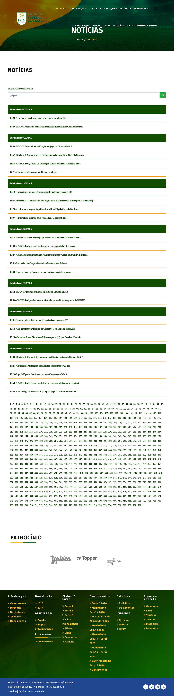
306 (26, 445)
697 (119, 501)
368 (26, 454)
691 (90, 501)
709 (26, 505)
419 (124, 459)
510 (115, 473)
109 (126, 413)
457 (159, 464)
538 (100, 477)
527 (45, 477)
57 (66, 408)
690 (85, 501)
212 (21, 431)
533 (75, 477)
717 (65, 505)
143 (139, 418)
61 (81, 408)
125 (50, 418)
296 (129, 441)
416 (109, 459)
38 (146, 404)
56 (62, 408)
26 (99, 404)
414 (99, 459)
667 (124, 496)
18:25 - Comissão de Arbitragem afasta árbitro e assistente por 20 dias (40, 366)
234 (129, 431)
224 (80, 431)
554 (26, 482)
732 (139, 505)
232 (119, 431)
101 (86, 413)
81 (159, 408)
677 (21, 501)
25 (95, 404)
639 (139, 491)
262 (114, 436)
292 (109, 441)
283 (65, 441)
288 (90, 441)
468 (60, 468)
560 (55, 482)
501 (70, 473)
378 (75, 454)
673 (154, 496)
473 (85, 468)
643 (159, 491)
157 (55, 422)
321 (99, 445)
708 (21, 505)
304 (16, 445)
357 (124, 450)
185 (40, 427)
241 (11, 436)
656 (70, 496)
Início (63, 8)
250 (55, 436)
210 (11, 431)
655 (65, 496)
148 (11, 422)
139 (119, 418)
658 (80, 496)
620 (45, 491)
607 (134, 487)
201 (119, 427)
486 (149, 468)
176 (149, 422)
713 (45, 505)
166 (100, 422)
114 (149, 413)
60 (77, 408)
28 (107, 404)
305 (21, 445)
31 (119, 404)
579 (149, 482)
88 (34, 413)
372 (45, 454)
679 (31, 501)
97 (69, 413)
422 (139, 459)
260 (105, 436)
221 (65, 431)
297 (134, 441)
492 (26, 473)
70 (116, 408)
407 (65, 459)
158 (60, 422)
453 (139, 464)
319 (90, 445)
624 (65, 491)
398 (21, 459)
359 (134, 450)
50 (38, 408)
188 (55, 427)
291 (105, 441)
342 (50, 450)
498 (55, 473)
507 (101, 473)
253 (70, 436)
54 (54, 408)
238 (149, 431)
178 (159, 422)
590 (50, 487)
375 (60, 454)
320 (95, 445)
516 (145, 473)
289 (95, 441)
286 (80, 441)
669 (134, 496)
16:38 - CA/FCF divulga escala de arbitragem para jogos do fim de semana (42, 246)
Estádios (125, 8)
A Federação (78, 8)
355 (114, 450)
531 (65, 477)
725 (104, 505)
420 (129, 459)
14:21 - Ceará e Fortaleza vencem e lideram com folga (33, 172)
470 (70, 468)
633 (109, 491)
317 (80, 445)
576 (134, 482)
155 (45, 422)
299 (144, 441)
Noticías (118, 25)
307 (31, 445)
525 (36, 477)
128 (65, 418)
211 (16, 431)
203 (129, 427)
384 (105, 454)
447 (109, 464)
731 (134, 505)
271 (159, 436)
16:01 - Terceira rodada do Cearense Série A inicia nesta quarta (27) (39, 320)
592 (60, 487)
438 (65, 464)
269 (149, 436)
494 (36, 473)
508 (106, 473)
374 (55, 454)
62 (85, 408)
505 (91, 473)
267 (139, 436)
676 (16, 501)
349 (85, 450)
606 (129, 487)
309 (40, 445)
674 (159, 496)
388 (124, 454)
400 (31, 459)
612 (159, 487)
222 (70, 431)
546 (139, 477)
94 (58, 413)
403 (45, 459)
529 (55, 477)
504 (86, 473)
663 (105, 496)
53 (50, 408)
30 (115, 404)
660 (90, 496)
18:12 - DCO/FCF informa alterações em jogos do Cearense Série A (39, 292)
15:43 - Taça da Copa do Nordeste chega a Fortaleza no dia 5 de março (40, 272)
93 (54, 413)
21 (80, 404)
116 (159, 413)
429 (21, 464)
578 (144, 482)
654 (60, 496)
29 (111, 404)
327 (129, 445)
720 (80, 505)
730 (129, 505)
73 (128, 408)
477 (105, 468)
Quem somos (18, 603)
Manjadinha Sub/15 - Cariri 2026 (98, 652)
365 (11, 454)
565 (80, 482)
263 (119, 436)
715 (55, 505)
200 (114, 427)
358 (129, 450)
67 (105, 408)
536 (90, 477)
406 (60, 459)
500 (65, 473)
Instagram (151, 623)
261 (109, 436)
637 (129, 491)
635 (119, 491)
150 (21, 422)
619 (40, 491)
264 (124, 436)
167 (105, 422)
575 (129, 482)
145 (148, 418)
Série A (68, 606)
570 (105, 482)
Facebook (151, 628)
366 (16, 454)
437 (60, 464)
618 (36, 491)
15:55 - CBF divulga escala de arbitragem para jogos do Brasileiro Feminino (43, 391)
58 (69, 408)
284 (70, 441)
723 (95, 505)
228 (99, 431)
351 (95, 450)
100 (81, 413)
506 (96, 473)
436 (55, 464)
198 (105, 427)
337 (26, 450)
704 (154, 501)
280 (50, 441)
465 (45, 468)
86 (26, 413)
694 (105, 501)
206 (144, 427)
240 (159, 431)
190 (65, 427)
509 (110, 473)
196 (95, 427)
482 (129, 468)
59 (73, 408)
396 (11, 459)
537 (95, 477)
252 (65, 436)
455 (149, 464)
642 (154, 491)
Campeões (70, 637)
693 (100, 501)
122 (35, 418)
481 (124, 468)
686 (65, 501)
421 (134, 459)
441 (80, 464)
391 (139, 454)
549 (154, 477)
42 (162, 404)
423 (144, 459)
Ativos (68, 628)
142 (134, 418)
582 (11, 487)
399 (26, 459)
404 (50, 459)
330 (144, 445)
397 (16, 459)
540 (109, 477)
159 (65, 422)
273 (16, 441)
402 (40, 459)
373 (50, 454)
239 (154, 431)
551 (11, 482)
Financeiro (82, 25)
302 (159, 441)
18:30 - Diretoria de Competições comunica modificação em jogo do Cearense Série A (46, 357)
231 (114, 431)
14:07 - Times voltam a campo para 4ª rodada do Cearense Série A (38, 218)
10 (37, 404)
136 (104, 418)
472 (80, 468)
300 (149, 441)
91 (46, 413)
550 (159, 477)
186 (45, 427)
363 (154, 450)
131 (79, 418)
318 (85, 445)
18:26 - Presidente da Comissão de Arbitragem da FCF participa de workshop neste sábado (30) (51, 200)
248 (45, 436)
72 (124, 408)
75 (136, 408)
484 (139, 468)
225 (85, 431)
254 (75, 436)
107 (116, 413)
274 (21, 441)
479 (114, 468)
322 (104, 445)
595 (75, 487)
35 (134, 404)
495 (40, 473)
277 (36, 441)
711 (35, 505)
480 (119, 468)
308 (36, 445)
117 (11, 418)
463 (36, 468)
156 (50, 422)
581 (159, 482)
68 (109, 408)
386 (114, 454)
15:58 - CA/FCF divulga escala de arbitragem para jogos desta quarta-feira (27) (44, 383)
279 (45, 441)
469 (65, 468)
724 (99, 505)
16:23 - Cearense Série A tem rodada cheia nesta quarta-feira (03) (38, 118)
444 (95, 464)
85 (23, 413)
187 (50, 427)
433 (40, 464)
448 (114, 464)
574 (124, 482)
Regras (41, 624)
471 (75, 468)
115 (154, 413)
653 (55, 496)
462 (31, 468)
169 (114, 422)
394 (154, 454)
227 (95, 431)
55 (58, 408)
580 (154, 482)
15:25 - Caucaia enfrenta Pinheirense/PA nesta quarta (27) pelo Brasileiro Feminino (46, 337)
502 (75, 473)
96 (66, 413)
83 (15, 413)
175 (144, 422)
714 (50, 505)
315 (70, 445)
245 (31, 436)
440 (75, 464)
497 (50, 473)
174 (139, 422)
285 (75, 441)
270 (154, 436)
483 (134, 468)
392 (144, 454)
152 (31, 422)
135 (99, 418)
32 (123, 404)
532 (70, 477)
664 (109, 496)
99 (77, 413)
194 (85, 427)
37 (142, 404)
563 (70, 482)
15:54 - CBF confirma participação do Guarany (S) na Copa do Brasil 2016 (42, 329)
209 (159, 427)
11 (41, 404)
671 (144, 496)
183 (31, 427)
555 (31, 482)
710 (31, 505)
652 (50, 496)
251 (60, 436)
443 (90, 464)
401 (36, 459)
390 (134, 454)
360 (139, 450)
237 (144, 431)
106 (111, 413)
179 (11, 427)
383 (100, 454)
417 (114, 459)
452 (134, 464)
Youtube (150, 615)
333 (159, 445)
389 (129, 454)
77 (144, 408)
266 (134, 436)
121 (30, 418)
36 (138, 404)
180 (16, 427)
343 (55, 450)
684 (55, 501)
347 (75, 450)
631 (100, 491)
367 (21, 454)
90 (42, 413)
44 (15, 408)
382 (95, 454)
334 (11, 450)
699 (129, 501)
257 (90, 436)
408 (70, 459)
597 (85, 487)
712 (40, 505)
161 (75, 422)
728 (119, 505)
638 (134, 491)
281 (55, 441)
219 (55, 431)
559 (50, 482)
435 (50, 464)
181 (21, 427)
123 (40, 418)
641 (149, 491)
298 (139, 441)
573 (119, 482)
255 (80, 436)
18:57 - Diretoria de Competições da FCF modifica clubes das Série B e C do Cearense (47, 155)
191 (70, 427)
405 (55, 459)
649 (36, 496)
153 (36, 422)
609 (144, 487)
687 (70, 501)
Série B (68, 610)
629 (90, 491)
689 (80, 501)
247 (40, 436)
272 (11, 441)
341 (45, 450)
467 (55, 468)
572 (114, 482)
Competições (108, 8)
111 (135, 413)
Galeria (123, 624)
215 (35, 431)
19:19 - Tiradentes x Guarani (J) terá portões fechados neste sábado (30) (41, 192)
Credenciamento (146, 25)
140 (124, 418)
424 (149, 459)
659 (85, 496)
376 (65, 454)
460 (21, 468)
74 (132, 408)
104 (101, 413)
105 (106, 413)
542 (119, 477)
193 (80, 427)
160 (70, 422)
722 (90, 505)
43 (11, 408)
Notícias (123, 620)
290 (100, 441)
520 (11, 477)
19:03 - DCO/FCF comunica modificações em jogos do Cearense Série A (41, 146)
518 (155, 473)
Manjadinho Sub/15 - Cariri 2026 (98, 639)
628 (85, 491)
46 (23, 408)
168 (109, 422)
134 (94, 418)
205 (139, 427)
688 (75, 501)
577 (139, 482)
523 (26, 477)
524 (31, 477)
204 (134, 427)
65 (97, 408)
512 (125, 473)
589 (45, 487)
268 (144, 436)
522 (21, 477)
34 (130, 404)
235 (134, 431)
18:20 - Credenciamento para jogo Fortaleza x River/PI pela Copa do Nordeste (44, 209)
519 (160, 473)
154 (40, 422)
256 (85, 436)
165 (95, 422)
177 (154, 422)
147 (158, 418)
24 (91, 404)
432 (36, 464)
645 (16, 496)
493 (31, 473)
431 (31, 464)
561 (60, 482)
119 (20, 418)
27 (103, 404)
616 (26, 491)
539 (105, 477)
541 (114, 477)
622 (55, 491)
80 (155, 408)
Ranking (69, 641)
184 (36, 427)
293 (114, 441)
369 (31, 454)
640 (144, 491)
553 (21, 482)
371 (40, 454)
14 (52, 404)
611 (154, 487)
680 (36, 501)
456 (154, 464)
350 (90, 450)
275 (26, 441)
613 (11, 491)
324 (114, 445)
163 (85, 422)
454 (144, 464)
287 (85, 441)
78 (148, 408)
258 (95, 436)
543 (124, 477)
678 (26, 501)
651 (45, 496)
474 (90, 468)
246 (36, 436)
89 (38, 413)
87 (30, 413)
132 (84, 418)
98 (73, 413)
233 (124, 431)
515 (140, 473)
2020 (40, 603)
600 (100, 487)
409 (75, 459)
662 (100, 496)
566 (85, 482)
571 (109, 482)
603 (114, 487)
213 (26, 431)
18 (68, 404)
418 (119, 459)
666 (119, 496)
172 (129, 422)
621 (50, 491)
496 (45, 473)
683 (50, 501)
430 (26, 464)
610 (149, 487)
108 (121, 413)
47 (26, 408)
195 (90, 427)
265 (129, 436)
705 (159, 501)
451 (129, 464)
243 (21, 436)
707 (16, 505)
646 (21, 496)
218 (50, 431)
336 (21, 450)
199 (109, 427)
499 (60, 473)
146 (153, 418)
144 (143, 418)
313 (60, 445)
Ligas (67, 632)
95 (62, 413)
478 (109, 468)
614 (16, 491)
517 (150, 473)
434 (45, 464)
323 (109, 445)
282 (60, 441)
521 (16, 477)
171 (124, 422)
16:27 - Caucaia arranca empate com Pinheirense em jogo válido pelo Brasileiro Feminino (49, 255)
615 (21, 491)
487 (154, 468)
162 (80, 422)
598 (90, 487)
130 (74, 418)
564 (75, 482)
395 (159, 454)
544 (129, 477)
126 (55, 418)
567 (90, 482)
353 (105, 450)
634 (114, 491)
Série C (68, 615)
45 (19, 408)
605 (124, 487)
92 (50, 413)
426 (159, 459)
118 (16, 418)
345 (65, 450)
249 (50, 436)
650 (40, 496)
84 (19, 413)
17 (64, 404)
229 (104, 431)
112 (140, 413)
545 (134, 477)
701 (139, 501)
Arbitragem (141, 8)
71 (120, 408)
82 (11, 413)
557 (40, 482)
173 (134, 422)
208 (154, 427)
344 (60, 450)
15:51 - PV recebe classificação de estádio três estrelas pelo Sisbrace (38, 263)
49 (34, 408)
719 (75, 505)
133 (89, 418)
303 (11, 445)
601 (105, 487)
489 (11, 473)
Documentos (18, 621)
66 (101, 408)
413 (95, 459)
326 (124, 445)
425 (154, 459)
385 (109, 454)
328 (134, 445)
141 (129, 418)
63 (89, 408)
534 (80, 477)
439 (70, 464)
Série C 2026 (99, 603)
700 (134, 501)
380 (85, 454)
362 (149, 450)
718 (70, 505)
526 (40, 477)
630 (95, 491)
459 (16, 468)
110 (130, 413)
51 (42, 408)
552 (16, 482)
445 (100, 464)
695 (109, 501)
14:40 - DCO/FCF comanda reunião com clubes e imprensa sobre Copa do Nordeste (46, 126)
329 (139, 445)
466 (50, 468)
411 (85, 459)
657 (75, 496)
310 (45, 445)
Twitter (150, 619)
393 (149, 454)
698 (124, 501)
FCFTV (129, 25)
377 (70, 454)
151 (26, 422)
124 (45, 418)
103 (96, 413)
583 (16, 487)
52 (46, 408)
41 (158, 404)
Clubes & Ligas (101, 25)
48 (30, 408)
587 (36, 487)
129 (70, 418)
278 (40, 441)
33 (127, 404)
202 (124, 427)
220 (60, 431)
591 (55, 487)
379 (80, 454)
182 (26, 427)
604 (119, 487)
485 (144, 468)
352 (100, 450)
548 (149, 477)
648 (31, 496)
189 (60, 427)
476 (100, 468)
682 (45, 501)
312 (55, 445)
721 (85, 505)
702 (144, 501)
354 (109, 450)
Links (148, 610)
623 (60, 491)
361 (144, 450)
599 (95, 487)
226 (90, 431)
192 (75, 427)
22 (84, 404)
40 (154, 404)
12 (45, 404)
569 (100, 482)
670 (139, 496)
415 (104, 459)
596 (80, 487)
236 (139, 431)
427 (11, 464)
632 (105, 491)
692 (95, 501)
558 (45, 482)
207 (149, 427)
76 (140, 408)
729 (124, 505)
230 (109, 431)
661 (95, 496)
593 (65, 487)
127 (60, 418)
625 (70, 491)
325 (119, 445)
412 (90, 459)
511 (120, 473)
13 (48, 404)
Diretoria (15, 607)
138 (114, 418)
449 (119, 464)
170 (119, 422)
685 (60, 501)
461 (26, 468)
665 (114, 496)
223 (75, 431)
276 (31, 441)
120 (25, 418)
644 (11, 496)
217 (45, 431)
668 (129, 496)
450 (124, 464)
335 (16, 450)
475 (95, 468)
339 (36, 450)
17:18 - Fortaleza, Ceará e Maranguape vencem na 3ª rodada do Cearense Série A (45, 237)
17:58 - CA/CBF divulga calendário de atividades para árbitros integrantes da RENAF (47, 300)
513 (130, 473)
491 (21, 473)
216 (40, 431)
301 (154, 441)
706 (11, 505)
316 (75, 445)
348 (80, 450)
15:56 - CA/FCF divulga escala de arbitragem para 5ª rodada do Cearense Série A (45, 163)
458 (11, 468)
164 (90, 422)
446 (105, 464)
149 (16, 422)
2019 (40, 607)
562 (65, 482)
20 (76, 404)
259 (100, 436)
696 (114, 501)
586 (31, 487)
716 (60, 505)
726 (109, 505)
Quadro (42, 620)
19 (72, 404)
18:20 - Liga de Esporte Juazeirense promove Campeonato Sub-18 (38, 374)
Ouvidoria (151, 606)
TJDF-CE (93, 8)
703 (149, 501)
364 (159, 450)
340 (40, 450)
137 (109, 418)
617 (31, 491)
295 (124, 441)
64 (93, 408)
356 (119, 450)
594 (70, 487)
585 (26, 487)
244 (26, 436)
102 (91, 413)
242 (16, 436)
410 (80, 459)
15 (56, 404)
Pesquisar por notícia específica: (20, 88)
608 (139, 487)
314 (65, 445)
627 (80, 491)
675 (11, 501)
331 (149, 445)
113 (145, 413)
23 (87, 404)
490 (16, 473)
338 (31, 450)
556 (36, 482)
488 (159, 468)
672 (149, 496)
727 (114, 505)
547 (144, 477)
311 (50, 445)
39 (150, 404)
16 (60, 404)
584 (21, 487)
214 (30, 431)
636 (124, 491)
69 (112, 408)
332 (154, 445)
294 (119, 441)
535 (85, 477)
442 (85, 464)
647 (26, 496)
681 (40, 501)
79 (152, 408)
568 (95, 482)
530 (60, 477)
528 (50, 477)
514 (135, 473)
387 (119, 454)
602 (109, 487)
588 (40, 487)
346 (70, 450)
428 (16, 464)
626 (75, 491)
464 (40, 468)
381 (90, 454)
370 (36, 454)
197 (100, 427)
